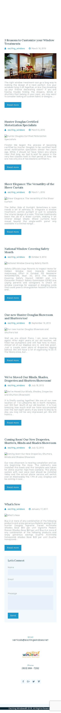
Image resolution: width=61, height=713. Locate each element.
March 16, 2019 (39, 48)
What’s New (12, 504)
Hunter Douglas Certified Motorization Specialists (21, 123)
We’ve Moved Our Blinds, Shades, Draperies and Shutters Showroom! (28, 379)
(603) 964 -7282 (30, 668)
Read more (13, 105)
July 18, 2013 (38, 385)
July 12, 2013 (38, 448)
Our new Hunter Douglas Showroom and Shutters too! (29, 316)
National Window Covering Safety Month (27, 250)
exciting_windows (16, 48)
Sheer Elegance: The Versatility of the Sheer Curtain (29, 185)
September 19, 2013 (41, 323)
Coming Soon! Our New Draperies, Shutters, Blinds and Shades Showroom (30, 441)
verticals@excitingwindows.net (30, 640)
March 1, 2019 (38, 192)
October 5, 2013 (39, 257)
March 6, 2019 (38, 130)
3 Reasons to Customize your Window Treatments (29, 42)
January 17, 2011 (40, 509)
